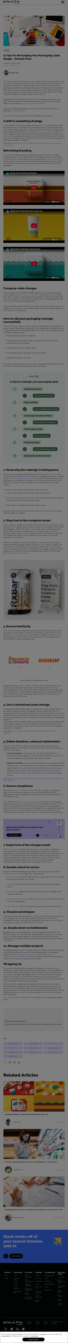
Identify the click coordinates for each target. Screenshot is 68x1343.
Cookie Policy (43, 1334)
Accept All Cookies (33, 1339)
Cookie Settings (5, 1336)
